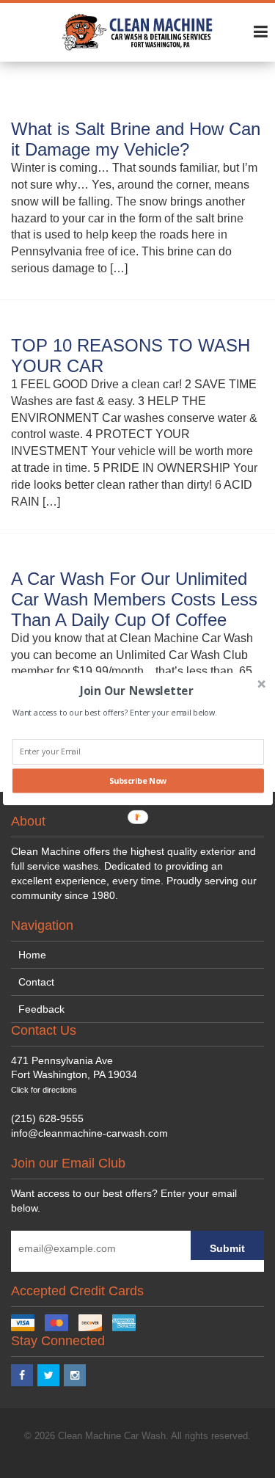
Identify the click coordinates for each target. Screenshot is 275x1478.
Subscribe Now (137, 781)
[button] (136, 690)
